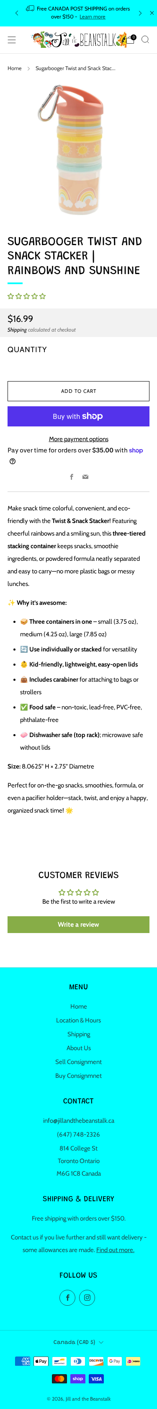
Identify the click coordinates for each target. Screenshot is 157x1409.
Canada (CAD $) (74, 1343)
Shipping (17, 330)
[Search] (145, 39)
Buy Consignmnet (78, 1076)
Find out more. (115, 1250)
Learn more (93, 16)
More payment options (78, 439)
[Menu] (12, 40)
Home (15, 68)
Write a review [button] (78, 924)
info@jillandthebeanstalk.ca (78, 1120)
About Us (79, 1048)
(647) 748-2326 (78, 1134)
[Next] (140, 13)
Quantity (27, 349)
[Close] (152, 13)
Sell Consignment (78, 1062)
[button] (27, 296)
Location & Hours (78, 1020)
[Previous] (17, 13)
